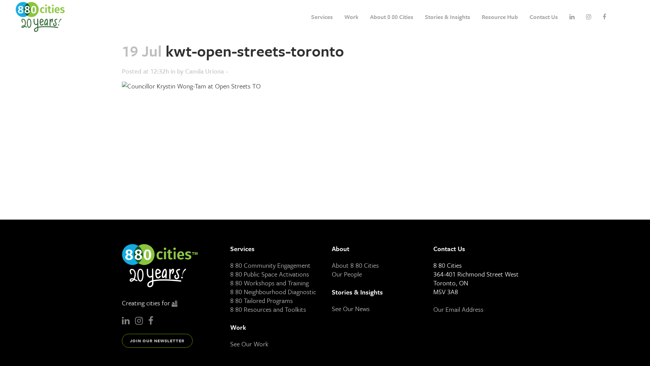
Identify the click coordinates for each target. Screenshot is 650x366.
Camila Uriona (204, 71)
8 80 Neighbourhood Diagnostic (273, 291)
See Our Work (249, 343)
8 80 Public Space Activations (269, 274)
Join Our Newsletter (157, 341)
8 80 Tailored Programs (261, 300)
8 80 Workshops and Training (269, 282)
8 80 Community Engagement (270, 265)
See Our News (351, 308)
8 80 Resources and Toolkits (268, 309)
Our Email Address (458, 309)
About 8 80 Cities (355, 265)
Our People (347, 274)
